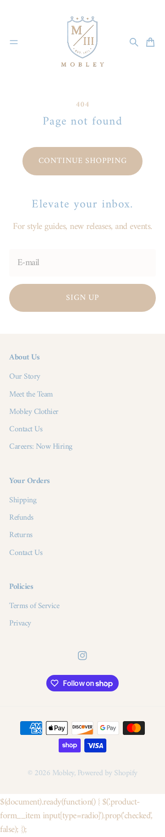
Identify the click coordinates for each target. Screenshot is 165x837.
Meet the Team (31, 395)
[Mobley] (82, 42)
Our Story (24, 377)
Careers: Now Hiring (40, 447)
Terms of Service (34, 606)
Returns (21, 535)
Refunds (21, 518)
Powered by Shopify (107, 773)
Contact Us (25, 429)
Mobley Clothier (34, 412)
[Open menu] (13, 42)
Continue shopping (82, 161)
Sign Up (82, 298)
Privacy (20, 624)
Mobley (63, 773)
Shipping (22, 500)
